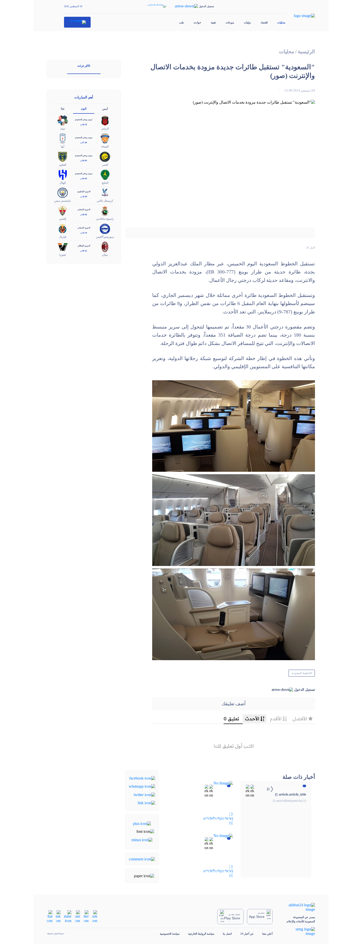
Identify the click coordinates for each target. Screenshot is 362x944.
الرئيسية (306, 51)
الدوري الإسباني (84, 209)
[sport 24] (77, 22)
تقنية (213, 22)
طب (181, 22)
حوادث (197, 22)
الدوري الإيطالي (84, 246)
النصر (105, 164)
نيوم (62, 128)
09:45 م (84, 251)
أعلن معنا (267, 933)
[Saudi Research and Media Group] (298, 931)
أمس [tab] (105, 108)
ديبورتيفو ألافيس (105, 236)
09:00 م (84, 161)
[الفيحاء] (105, 138)
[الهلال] (62, 174)
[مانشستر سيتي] (62, 192)
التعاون (62, 164)
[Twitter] (144, 794)
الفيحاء (105, 146)
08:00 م (84, 215)
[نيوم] (62, 120)
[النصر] (105, 156)
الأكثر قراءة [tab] (84, 65)
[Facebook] (142, 778)
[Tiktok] (58, 916)
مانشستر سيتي (62, 200)
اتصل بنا (227, 933)
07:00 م (84, 143)
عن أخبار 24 (247, 933)
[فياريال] (62, 228)
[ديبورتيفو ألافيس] (105, 228)
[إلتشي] (62, 210)
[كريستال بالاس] (105, 192)
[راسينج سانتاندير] (105, 210)
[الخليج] (105, 174)
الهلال (62, 182)
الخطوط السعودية (302, 673)
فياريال (62, 236)
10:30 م (84, 233)
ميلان (105, 254)
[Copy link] (146, 802)
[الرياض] (105, 120)
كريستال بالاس (105, 200)
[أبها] (62, 138)
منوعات (230, 22)
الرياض (105, 128)
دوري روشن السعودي (84, 119)
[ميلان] (105, 246)
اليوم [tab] (83, 108)
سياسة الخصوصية (170, 933)
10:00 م (84, 197)
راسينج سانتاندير (105, 218)
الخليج (105, 182)
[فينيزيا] (62, 246)
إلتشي (62, 218)
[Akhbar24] (298, 907)
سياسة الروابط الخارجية (201, 933)
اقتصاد (264, 22)
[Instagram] (77, 916)
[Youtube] (67, 916)
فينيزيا (62, 254)
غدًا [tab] (63, 108)
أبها (62, 146)
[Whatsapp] (142, 786)
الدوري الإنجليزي (83, 191)
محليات (281, 22)
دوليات (247, 22)
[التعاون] (62, 156)
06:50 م (84, 125)
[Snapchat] (49, 916)
